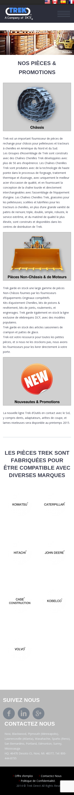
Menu (63, 14)
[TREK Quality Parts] (18, 9)
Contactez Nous (51, 776)
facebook (9, 713)
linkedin (24, 713)
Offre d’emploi (24, 776)
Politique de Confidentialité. (38, 781)
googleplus (38, 713)
